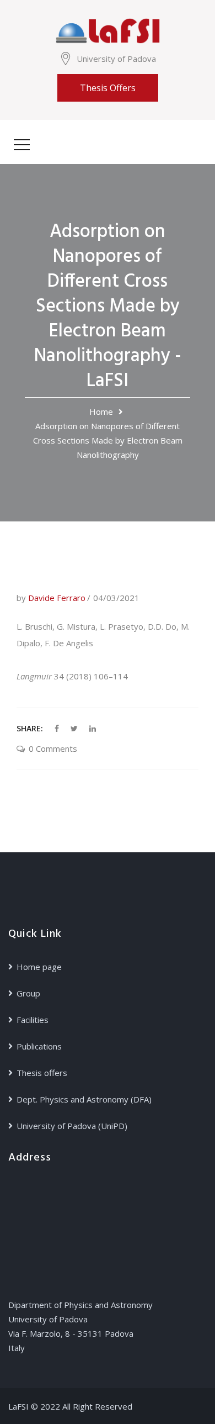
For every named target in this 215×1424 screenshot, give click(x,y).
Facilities (33, 1019)
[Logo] (107, 29)
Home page (39, 966)
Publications (39, 1046)
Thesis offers (108, 88)
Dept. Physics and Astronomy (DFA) (84, 1099)
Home (101, 411)
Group (28, 993)
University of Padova (116, 58)
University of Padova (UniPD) (72, 1125)
